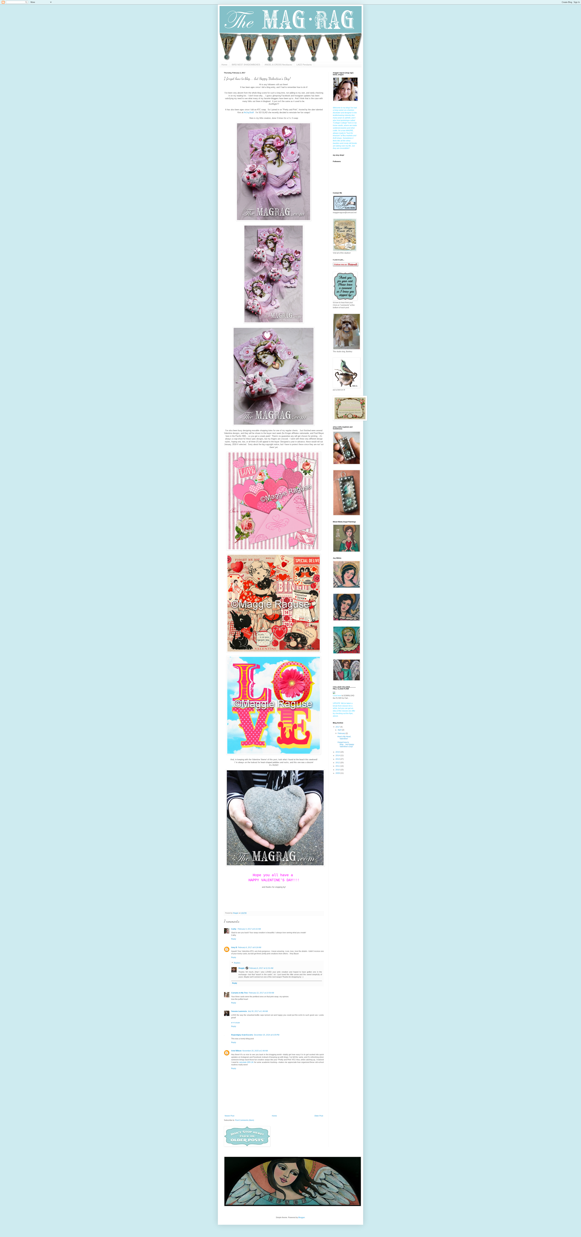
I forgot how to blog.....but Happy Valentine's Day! (345, 744)
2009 (338, 773)
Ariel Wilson (236, 1051)
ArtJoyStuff (249, 112)
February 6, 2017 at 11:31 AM (261, 968)
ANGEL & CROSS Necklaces (278, 64)
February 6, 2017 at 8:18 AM (249, 947)
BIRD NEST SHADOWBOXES (246, 64)
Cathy (234, 929)
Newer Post (229, 1116)
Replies (237, 963)
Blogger (301, 1217)
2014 (338, 755)
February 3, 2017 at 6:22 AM (249, 929)
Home (224, 64)
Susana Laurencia (239, 1011)
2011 (338, 766)
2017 (338, 727)
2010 (338, 770)
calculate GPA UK (246, 1062)
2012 (338, 763)
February (342, 733)
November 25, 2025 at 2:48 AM (255, 1051)
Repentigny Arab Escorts (242, 1035)
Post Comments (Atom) (244, 1120)
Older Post (318, 1116)
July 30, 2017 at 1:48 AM (258, 1011)
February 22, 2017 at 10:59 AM (261, 993)
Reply (233, 939)
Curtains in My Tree (239, 993)
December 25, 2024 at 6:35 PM (266, 1035)
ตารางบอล (235, 1023)
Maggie (241, 968)
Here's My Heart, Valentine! (344, 738)
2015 (338, 752)
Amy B (234, 947)
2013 (338, 759)
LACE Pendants (304, 64)
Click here (337, 696)
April (340, 730)
